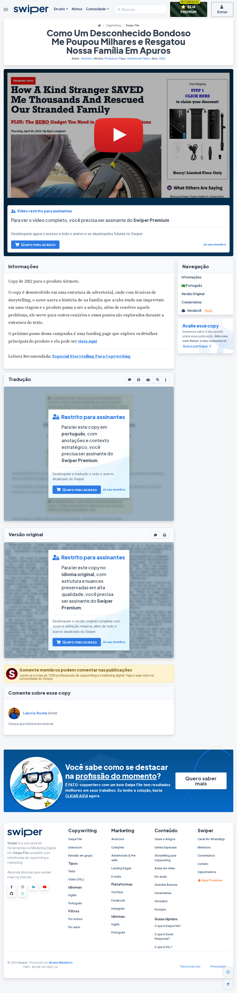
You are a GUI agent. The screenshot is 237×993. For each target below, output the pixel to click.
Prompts (160, 909)
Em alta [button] (59, 9)
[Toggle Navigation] (5, 9)
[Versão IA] (148, 379)
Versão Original (192, 294)
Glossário (161, 901)
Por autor (74, 927)
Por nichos (75, 919)
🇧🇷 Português (191, 285)
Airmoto (86, 58)
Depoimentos (207, 872)
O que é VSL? (163, 947)
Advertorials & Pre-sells (123, 858)
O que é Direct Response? (164, 937)
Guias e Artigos (165, 839)
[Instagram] (23, 886)
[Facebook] (11, 886)
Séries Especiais (166, 847)
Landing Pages (121, 868)
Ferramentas (163, 893)
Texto (146, 58)
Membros (204, 847)
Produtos (111, 58)
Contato (203, 864)
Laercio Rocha (35, 713)
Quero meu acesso (38, 244)
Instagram (118, 908)
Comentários (191, 302)
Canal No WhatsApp (211, 839)
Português (75, 903)
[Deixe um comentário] (129, 379)
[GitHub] (11, 893)
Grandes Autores (166, 884)
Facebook (118, 900)
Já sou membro (214, 244)
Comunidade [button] (96, 9)
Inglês (72, 895)
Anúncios (117, 839)
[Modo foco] (157, 379)
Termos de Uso (190, 966)
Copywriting (113, 25)
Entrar (222, 12)
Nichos (77, 9)
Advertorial (134, 58)
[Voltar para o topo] (228, 984)
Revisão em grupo (80, 855)
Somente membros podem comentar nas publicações (75, 669)
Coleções (117, 847)
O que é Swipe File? (168, 926)
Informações (191, 277)
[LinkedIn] (33, 886)
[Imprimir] (138, 379)
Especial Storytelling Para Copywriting (91, 356)
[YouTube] (45, 886)
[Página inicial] (99, 25)
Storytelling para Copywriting (165, 858)
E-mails (116, 876)
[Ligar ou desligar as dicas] (165, 379)
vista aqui (87, 341)
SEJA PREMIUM (190, 8)
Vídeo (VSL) (76, 879)
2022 (162, 58)
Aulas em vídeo (165, 868)
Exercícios (75, 847)
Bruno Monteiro (60, 962)
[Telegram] (23, 893)
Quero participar (195, 346)
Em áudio (161, 876)
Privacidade (218, 966)
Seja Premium (211, 880)
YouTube (117, 892)
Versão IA (199, 310)
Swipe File (75, 839)
